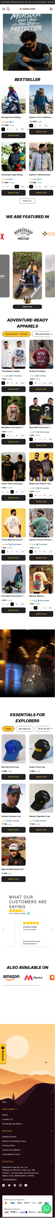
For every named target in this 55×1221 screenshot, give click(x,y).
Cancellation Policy (11, 1154)
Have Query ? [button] (9, 1109)
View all (27, 201)
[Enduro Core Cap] (41, 748)
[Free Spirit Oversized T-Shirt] (13, 579)
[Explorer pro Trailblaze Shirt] (41, 99)
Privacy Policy (8, 1145)
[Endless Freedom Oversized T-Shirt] (41, 354)
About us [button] (7, 1092)
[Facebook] (3, 1185)
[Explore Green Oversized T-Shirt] (41, 522)
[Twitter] (9, 1185)
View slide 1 (35, 68)
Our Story (6, 1097)
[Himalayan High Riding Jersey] (13, 156)
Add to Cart (13, 135)
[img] (29, 910)
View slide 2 (37, 68)
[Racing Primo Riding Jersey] (13, 99)
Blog (4, 1102)
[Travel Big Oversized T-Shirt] (13, 522)
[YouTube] (26, 1185)
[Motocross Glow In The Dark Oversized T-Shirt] (41, 466)
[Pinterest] (14, 1185)
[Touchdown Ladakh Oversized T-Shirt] (13, 354)
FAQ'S (5, 1115)
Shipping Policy (9, 1136)
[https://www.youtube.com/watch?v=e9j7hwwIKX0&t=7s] (19, 236)
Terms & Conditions (11, 1150)
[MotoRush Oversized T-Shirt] (13, 410)
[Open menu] (3, 9)
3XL (28, 129)
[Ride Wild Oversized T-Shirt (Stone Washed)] (41, 410)
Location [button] (7, 1161)
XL (17, 129)
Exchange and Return (12, 1124)
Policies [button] (7, 1131)
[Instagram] (20, 1185)
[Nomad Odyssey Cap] (13, 798)
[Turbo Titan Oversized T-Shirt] (13, 466)
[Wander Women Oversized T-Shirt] (41, 579)
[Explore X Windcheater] (41, 156)
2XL (22, 129)
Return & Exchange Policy (14, 1141)
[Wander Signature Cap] (41, 798)
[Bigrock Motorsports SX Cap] (13, 851)
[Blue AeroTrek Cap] (13, 748)
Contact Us (7, 1119)
